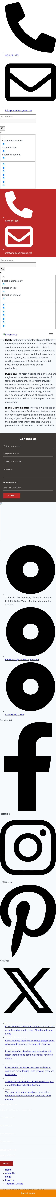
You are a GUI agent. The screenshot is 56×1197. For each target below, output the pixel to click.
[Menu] (51, 334)
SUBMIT (6, 1164)
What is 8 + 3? (10, 482)
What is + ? (8, 1150)
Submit (12, 495)
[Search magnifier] (2, 128)
